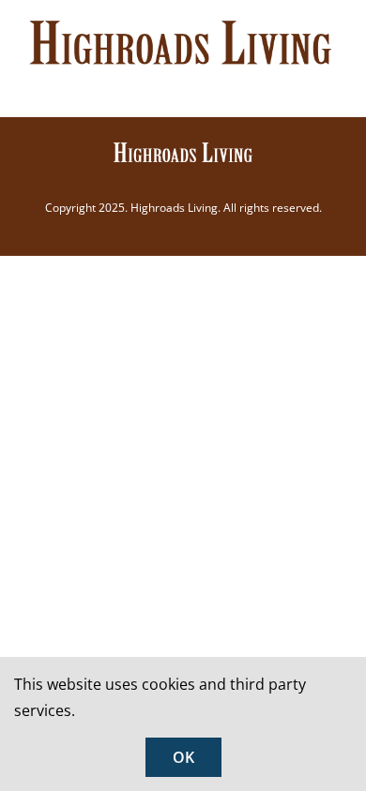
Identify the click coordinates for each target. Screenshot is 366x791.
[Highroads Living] (183, 148)
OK (183, 757)
